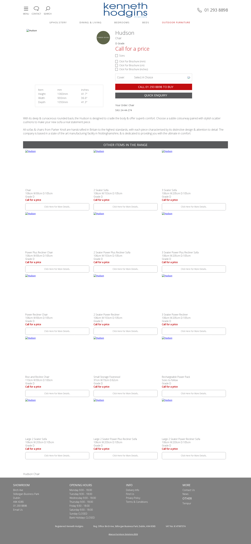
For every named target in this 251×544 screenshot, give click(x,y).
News (186, 494)
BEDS (145, 22)
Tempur (187, 503)
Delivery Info (132, 490)
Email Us (18, 509)
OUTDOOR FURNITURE (176, 22)
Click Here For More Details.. (57, 206)
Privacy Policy (133, 497)
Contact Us (189, 490)
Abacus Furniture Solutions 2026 (123, 534)
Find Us (130, 494)
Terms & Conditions (137, 501)
